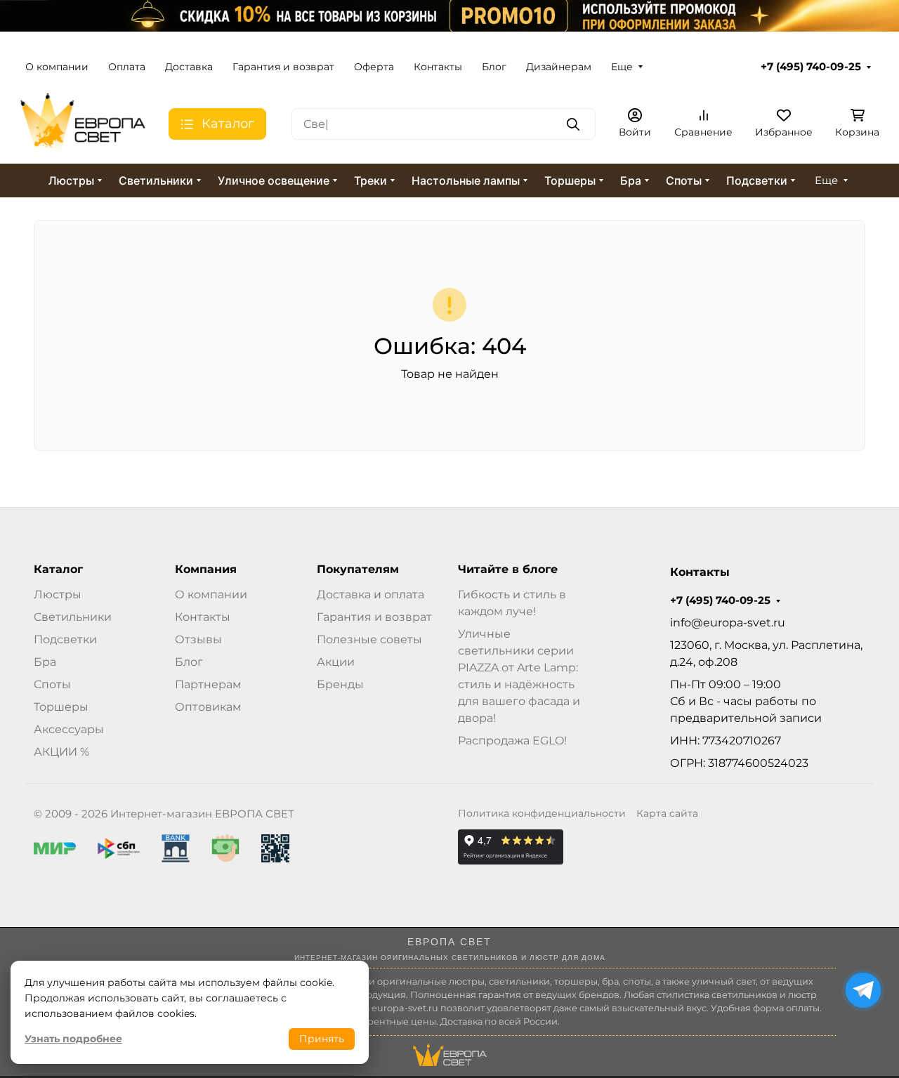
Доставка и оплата (370, 594)
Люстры (71, 180)
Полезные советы (369, 639)
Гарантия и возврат (283, 66)
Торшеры (570, 180)
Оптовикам (208, 707)
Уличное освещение (273, 180)
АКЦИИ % (61, 751)
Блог (494, 66)
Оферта (374, 66)
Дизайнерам (558, 66)
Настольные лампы (466, 180)
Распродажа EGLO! (512, 740)
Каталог (58, 569)
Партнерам (208, 684)
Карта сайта (667, 813)
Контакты (438, 66)
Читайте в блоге (508, 569)
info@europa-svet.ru (727, 622)
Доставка (189, 66)
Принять (321, 1038)
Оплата (126, 66)
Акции (336, 662)
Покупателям (358, 569)
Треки (370, 180)
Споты (684, 180)
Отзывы (198, 639)
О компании (56, 66)
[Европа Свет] (83, 123)
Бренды (340, 684)
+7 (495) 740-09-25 (811, 66)
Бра (630, 180)
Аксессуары (69, 729)
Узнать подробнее (73, 1038)
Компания (206, 569)
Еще (622, 66)
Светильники (156, 180)
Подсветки (756, 180)
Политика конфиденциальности (542, 813)
